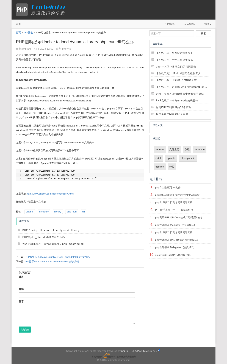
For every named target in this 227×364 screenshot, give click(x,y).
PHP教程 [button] (169, 24)
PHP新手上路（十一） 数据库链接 (174, 209)
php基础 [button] (189, 24)
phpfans (26, 48)
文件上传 (174, 149)
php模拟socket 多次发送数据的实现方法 (177, 194)
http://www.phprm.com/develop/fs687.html (50, 193)
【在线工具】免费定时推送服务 (174, 53)
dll (83, 211)
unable (30, 211)
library (57, 211)
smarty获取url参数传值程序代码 (172, 255)
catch (159, 158)
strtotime (200, 149)
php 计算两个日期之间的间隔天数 (176, 66)
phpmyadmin (188, 158)
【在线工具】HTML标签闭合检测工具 (178, 73)
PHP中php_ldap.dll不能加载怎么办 (43, 237)
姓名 (21, 276)
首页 (18, 24)
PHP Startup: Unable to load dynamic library (50, 230)
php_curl (72, 211)
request (160, 149)
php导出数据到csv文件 (168, 187)
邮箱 (21, 289)
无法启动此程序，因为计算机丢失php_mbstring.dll (53, 244)
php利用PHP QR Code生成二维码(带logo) (178, 217)
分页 (171, 166)
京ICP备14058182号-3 (144, 350)
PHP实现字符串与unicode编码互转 (177, 100)
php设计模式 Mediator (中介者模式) (175, 224)
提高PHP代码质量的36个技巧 (173, 107)
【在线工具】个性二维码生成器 (174, 59)
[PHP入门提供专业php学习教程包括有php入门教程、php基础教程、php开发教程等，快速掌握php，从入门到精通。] (42, 10)
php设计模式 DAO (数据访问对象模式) (176, 239)
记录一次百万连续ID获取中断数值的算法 (180, 93)
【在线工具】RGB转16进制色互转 (176, 80)
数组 (187, 149)
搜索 (203, 33)
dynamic (44, 211)
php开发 (28, 32)
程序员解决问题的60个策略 (172, 114)
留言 (21, 301)
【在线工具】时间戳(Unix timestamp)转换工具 (184, 86)
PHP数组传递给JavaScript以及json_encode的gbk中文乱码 (57, 256)
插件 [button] (206, 24)
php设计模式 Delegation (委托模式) (175, 247)
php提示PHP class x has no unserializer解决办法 (52, 261)
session (160, 166)
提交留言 (25, 329)
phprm (125, 350)
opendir (171, 158)
